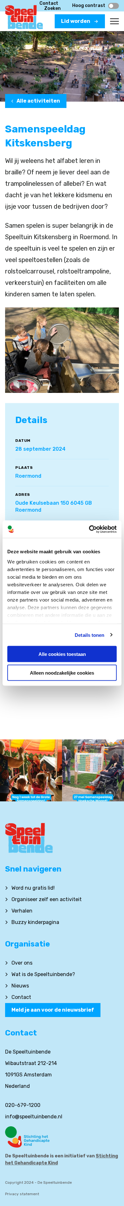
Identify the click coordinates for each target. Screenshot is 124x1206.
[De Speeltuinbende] (24, 19)
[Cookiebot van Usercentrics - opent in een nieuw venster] (89, 529)
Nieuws (20, 986)
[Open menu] (114, 21)
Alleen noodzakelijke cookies (62, 672)
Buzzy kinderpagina (35, 922)
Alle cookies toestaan (62, 654)
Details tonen (89, 634)
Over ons (21, 963)
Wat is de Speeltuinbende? (43, 974)
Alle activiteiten (38, 101)
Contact (48, 3)
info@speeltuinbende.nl (33, 1117)
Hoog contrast (88, 5)
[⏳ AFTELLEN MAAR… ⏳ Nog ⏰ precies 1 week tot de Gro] (31, 770)
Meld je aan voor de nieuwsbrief (52, 1010)
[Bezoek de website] (62, 1137)
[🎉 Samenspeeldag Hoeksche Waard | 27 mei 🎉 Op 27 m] (93, 770)
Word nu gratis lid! (33, 888)
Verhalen (21, 911)
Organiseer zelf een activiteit (46, 899)
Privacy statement (22, 1194)
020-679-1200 (22, 1105)
